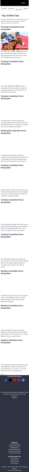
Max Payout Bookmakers (15, 451)
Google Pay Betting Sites (14, 446)
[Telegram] (23, 380)
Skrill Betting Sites (14, 447)
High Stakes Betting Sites (14, 449)
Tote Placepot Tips (14, 461)
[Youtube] (14, 380)
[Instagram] (18, 380)
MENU (23, 3)
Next (3, 374)
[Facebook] (5, 380)
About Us (14, 397)
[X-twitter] (10, 380)
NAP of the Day (14, 463)
